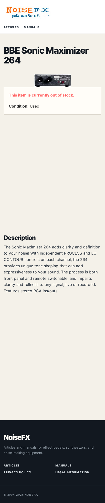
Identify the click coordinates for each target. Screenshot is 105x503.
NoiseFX (17, 437)
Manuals (31, 27)
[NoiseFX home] (28, 12)
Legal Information (72, 472)
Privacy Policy (18, 472)
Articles (11, 27)
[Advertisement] (52, 172)
